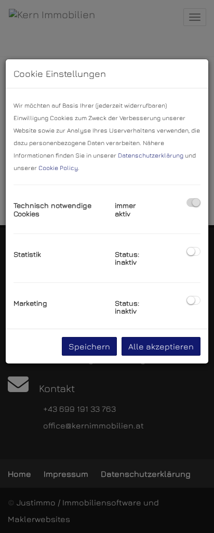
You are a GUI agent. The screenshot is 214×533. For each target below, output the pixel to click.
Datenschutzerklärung (150, 155)
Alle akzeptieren (161, 346)
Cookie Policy (58, 168)
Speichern (89, 346)
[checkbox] (193, 202)
